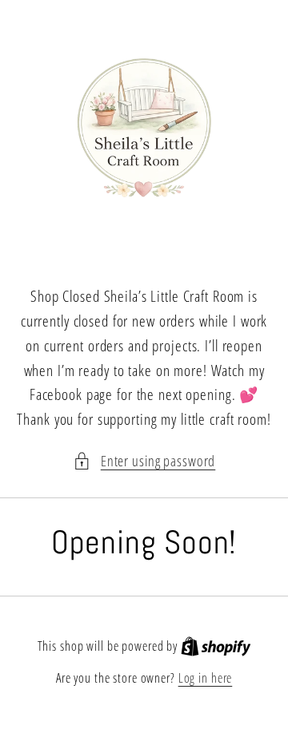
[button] (144, 461)
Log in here (205, 678)
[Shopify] (216, 646)
